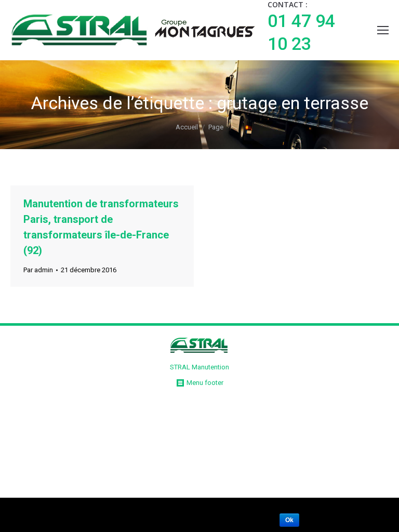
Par (38, 270)
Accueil (187, 127)
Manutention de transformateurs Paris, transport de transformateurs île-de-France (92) (101, 227)
